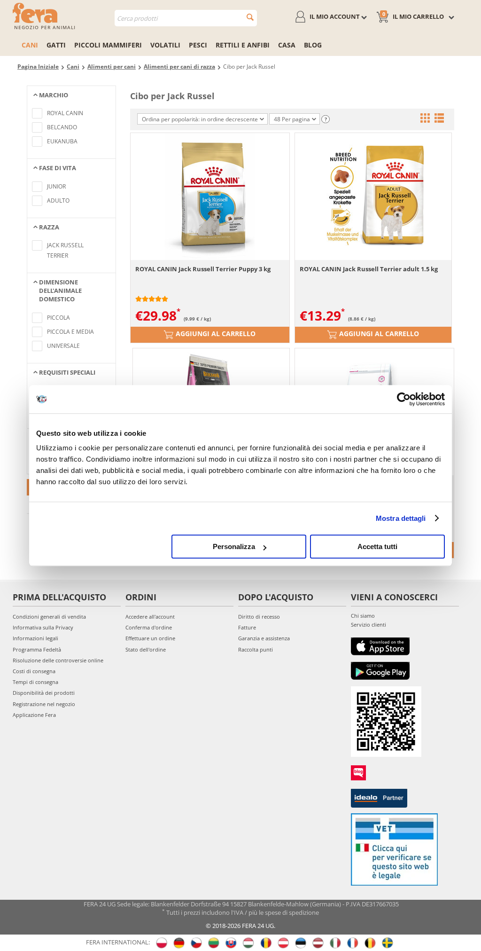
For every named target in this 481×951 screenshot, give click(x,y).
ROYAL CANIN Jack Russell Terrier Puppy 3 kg (203, 269)
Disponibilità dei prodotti (44, 692)
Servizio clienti (368, 624)
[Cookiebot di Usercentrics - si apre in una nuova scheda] (404, 399)
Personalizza (234, 546)
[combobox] (185, 18)
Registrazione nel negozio (44, 703)
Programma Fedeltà (37, 649)
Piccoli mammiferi (108, 44)
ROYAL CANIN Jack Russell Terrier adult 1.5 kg (369, 269)
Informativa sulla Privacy (43, 627)
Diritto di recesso (259, 616)
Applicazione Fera (34, 714)
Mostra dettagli (401, 518)
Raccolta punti (255, 649)
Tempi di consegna (35, 681)
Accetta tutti (377, 546)
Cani (30, 44)
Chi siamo (363, 615)
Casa (286, 44)
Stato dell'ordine (145, 649)
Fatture (247, 627)
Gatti (56, 44)
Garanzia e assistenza (264, 638)
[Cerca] (250, 17)
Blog (313, 44)
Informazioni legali (35, 638)
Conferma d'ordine (148, 627)
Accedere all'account (150, 616)
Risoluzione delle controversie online (58, 660)
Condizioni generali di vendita (49, 616)
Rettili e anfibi (243, 44)
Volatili (165, 44)
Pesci (198, 44)
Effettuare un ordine (150, 638)
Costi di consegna (34, 671)
